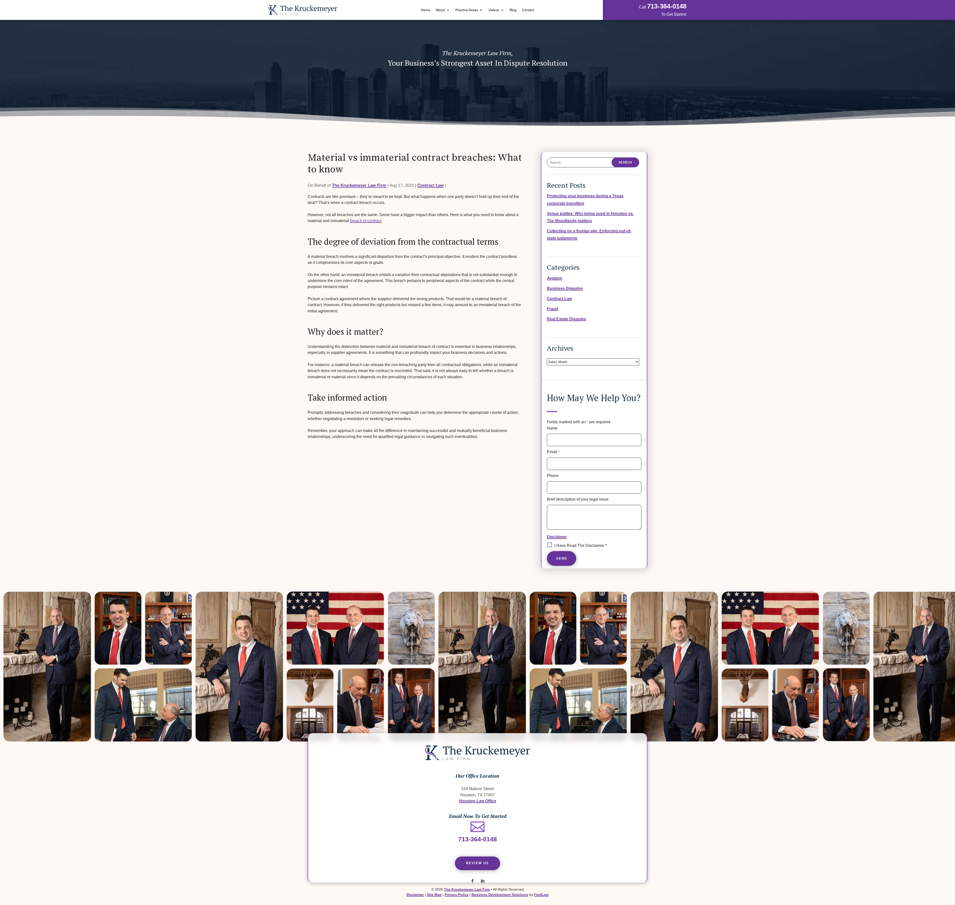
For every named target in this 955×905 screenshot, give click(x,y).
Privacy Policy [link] (457, 895)
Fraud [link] (552, 308)
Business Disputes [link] (565, 288)
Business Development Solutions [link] (500, 895)
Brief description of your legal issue (578, 499)
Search (625, 162)
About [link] (440, 10)
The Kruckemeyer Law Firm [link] (359, 185)
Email (553, 452)
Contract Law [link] (430, 185)
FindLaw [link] (541, 895)
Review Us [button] (477, 863)
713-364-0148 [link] (666, 6)
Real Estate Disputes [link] (566, 319)
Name (552, 428)
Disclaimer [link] (415, 895)
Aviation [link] (554, 278)
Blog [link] (513, 10)
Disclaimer (557, 537)
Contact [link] (528, 10)
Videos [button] (493, 10)
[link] (303, 10)
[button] (473, 881)
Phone (553, 476)
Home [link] (425, 10)
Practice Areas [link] (466, 10)
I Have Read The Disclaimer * (580, 545)
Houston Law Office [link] (477, 801)
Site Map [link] (434, 895)
